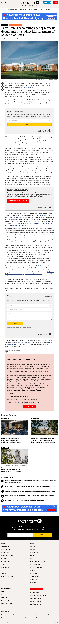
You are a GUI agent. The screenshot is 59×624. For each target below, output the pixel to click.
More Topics (34, 579)
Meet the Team (6, 549)
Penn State (5, 25)
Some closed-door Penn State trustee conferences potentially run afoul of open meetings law (11, 469)
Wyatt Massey (14, 350)
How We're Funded (36, 598)
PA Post (3, 592)
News (32, 544)
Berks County (33, 9)
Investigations (12, 9)
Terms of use (49, 622)
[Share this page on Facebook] (2, 86)
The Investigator (6, 595)
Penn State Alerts (7, 604)
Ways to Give (34, 592)
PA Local (4, 598)
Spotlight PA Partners (8, 555)
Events (32, 555)
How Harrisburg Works (37, 561)
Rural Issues (34, 573)
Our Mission (5, 547)
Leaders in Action (36, 601)
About (41, 9)
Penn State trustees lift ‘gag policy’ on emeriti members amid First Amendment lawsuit (11, 440)
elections (49, 9)
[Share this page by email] (2, 83)
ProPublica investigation (43, 266)
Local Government (36, 567)
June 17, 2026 (5, 447)
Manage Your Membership (38, 595)
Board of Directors (7, 552)
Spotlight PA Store (36, 604)
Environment (34, 552)
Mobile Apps (5, 567)
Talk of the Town (6, 607)
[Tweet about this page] (2, 89)
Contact (3, 570)
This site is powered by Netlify (16, 622)
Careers (3, 564)
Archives (33, 582)
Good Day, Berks (6, 601)
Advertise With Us (7, 576)
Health (32, 558)
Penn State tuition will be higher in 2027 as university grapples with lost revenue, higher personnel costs (43, 440)
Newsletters (6, 589)
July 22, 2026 (35, 418)
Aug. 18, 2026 (5, 418)
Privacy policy (55, 622)
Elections (33, 549)
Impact (3, 558)
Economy (33, 547)
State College (23, 9)
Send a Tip (4, 573)
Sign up (42, 535)
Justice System (35, 564)
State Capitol (34, 576)
